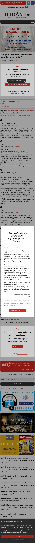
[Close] (32, 228)
